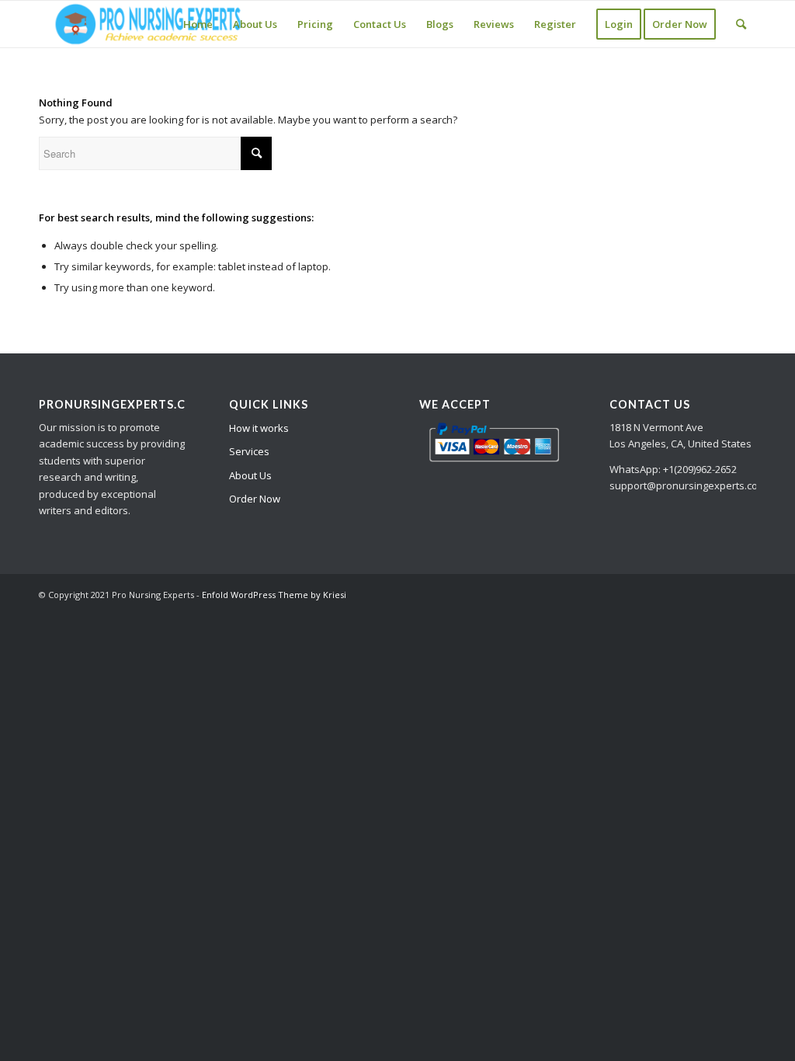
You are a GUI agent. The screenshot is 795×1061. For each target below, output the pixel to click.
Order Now (254, 499)
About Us (250, 475)
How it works (259, 428)
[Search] (741, 24)
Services (249, 451)
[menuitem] (198, 24)
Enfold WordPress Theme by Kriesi (274, 594)
